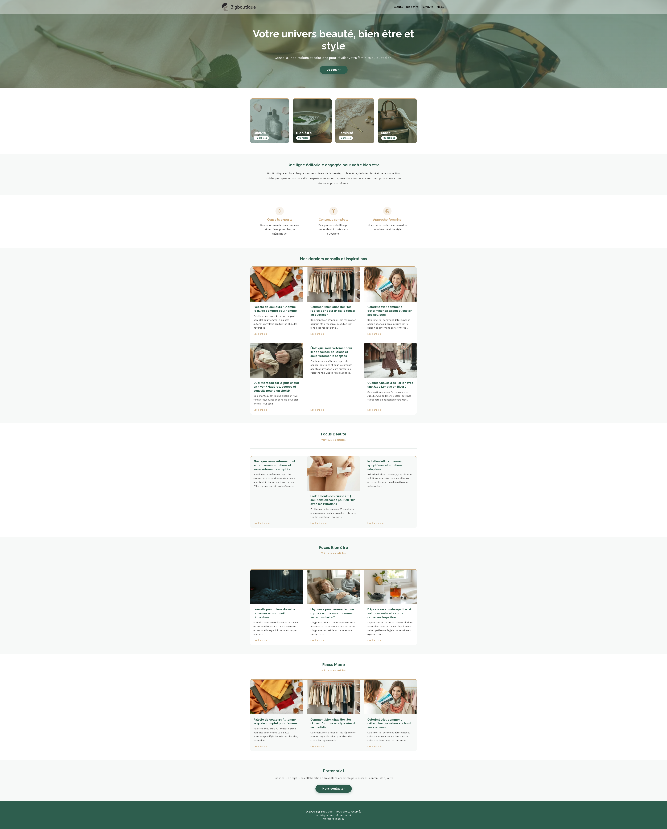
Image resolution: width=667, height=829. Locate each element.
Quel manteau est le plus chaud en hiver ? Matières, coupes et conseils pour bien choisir (276, 386)
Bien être (412, 7)
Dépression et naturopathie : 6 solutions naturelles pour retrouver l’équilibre (389, 613)
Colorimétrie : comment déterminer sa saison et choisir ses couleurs (389, 310)
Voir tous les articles (333, 439)
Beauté (398, 7)
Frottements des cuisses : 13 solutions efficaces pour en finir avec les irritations (332, 500)
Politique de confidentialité (333, 815)
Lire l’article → (261, 334)
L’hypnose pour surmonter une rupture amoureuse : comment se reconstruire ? (332, 613)
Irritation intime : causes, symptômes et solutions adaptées (384, 465)
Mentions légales (333, 818)
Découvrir (334, 69)
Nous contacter (333, 788)
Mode (440, 7)
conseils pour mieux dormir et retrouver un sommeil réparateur (275, 613)
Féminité (427, 7)
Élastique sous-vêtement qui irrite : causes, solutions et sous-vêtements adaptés (331, 352)
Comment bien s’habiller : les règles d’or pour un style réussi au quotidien (332, 310)
